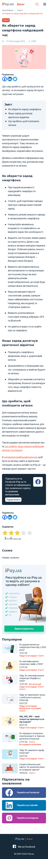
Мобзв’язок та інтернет (30, 708)
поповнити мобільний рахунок (20, 457)
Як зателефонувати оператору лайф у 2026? (31, 662)
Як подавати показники (30, 744)
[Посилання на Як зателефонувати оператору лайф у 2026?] (10, 665)
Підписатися (13, 499)
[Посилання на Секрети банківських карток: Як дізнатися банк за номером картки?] (10, 768)
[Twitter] (15, 79)
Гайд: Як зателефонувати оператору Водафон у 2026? (31, 678)
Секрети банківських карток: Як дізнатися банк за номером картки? (32, 767)
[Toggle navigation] (44, 4)
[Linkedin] (9, 79)
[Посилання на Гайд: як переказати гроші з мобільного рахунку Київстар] (10, 699)
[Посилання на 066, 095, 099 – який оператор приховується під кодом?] (10, 720)
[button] (37, 4)
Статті (6, 20)
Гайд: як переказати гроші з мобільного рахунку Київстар (32, 697)
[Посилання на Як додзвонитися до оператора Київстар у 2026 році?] (10, 648)
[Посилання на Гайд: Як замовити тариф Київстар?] (10, 754)
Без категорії (35, 684)
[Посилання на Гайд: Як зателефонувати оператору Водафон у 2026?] (10, 679)
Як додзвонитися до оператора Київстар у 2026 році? (32, 647)
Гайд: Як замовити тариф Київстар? (31, 751)
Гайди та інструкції (28, 656)
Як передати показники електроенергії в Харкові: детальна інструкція (32, 736)
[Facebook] (4, 79)
